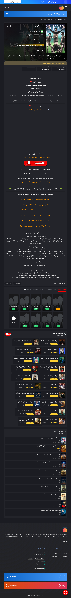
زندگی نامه (36, 36)
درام (42, 36)
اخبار (56, 554)
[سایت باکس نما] (61, 7)
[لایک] (42, 50)
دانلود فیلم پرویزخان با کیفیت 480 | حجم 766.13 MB (35, 199)
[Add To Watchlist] (11, 26)
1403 (34, 40)
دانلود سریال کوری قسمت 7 (12, 2)
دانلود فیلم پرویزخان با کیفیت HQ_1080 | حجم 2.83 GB (35, 215)
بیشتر (13, 320)
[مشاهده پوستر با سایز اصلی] (55, 38)
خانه (66, 551)
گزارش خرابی (17, 283)
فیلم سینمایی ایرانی (39, 568)
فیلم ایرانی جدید (40, 561)
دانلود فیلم (41, 551)
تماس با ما (54, 556)
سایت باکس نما (62, 19)
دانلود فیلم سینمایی (39, 554)
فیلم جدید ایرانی (40, 565)
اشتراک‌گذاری (8, 283)
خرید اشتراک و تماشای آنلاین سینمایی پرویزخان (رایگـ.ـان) (35, 226)
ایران (36, 42)
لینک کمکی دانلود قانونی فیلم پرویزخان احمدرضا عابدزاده (35, 182)
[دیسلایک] (38, 50)
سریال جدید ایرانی (39, 558)
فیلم (55, 19)
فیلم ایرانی (29, 558)
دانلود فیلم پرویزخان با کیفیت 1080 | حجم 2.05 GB (35, 210)
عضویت (62, 577)
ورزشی (29, 36)
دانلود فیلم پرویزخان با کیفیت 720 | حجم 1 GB (35, 205)
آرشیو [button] (9, 334)
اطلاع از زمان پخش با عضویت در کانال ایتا (55, 14)
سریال (65, 554)
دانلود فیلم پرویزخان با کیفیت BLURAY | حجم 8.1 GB (36, 221)
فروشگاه (65, 556)
